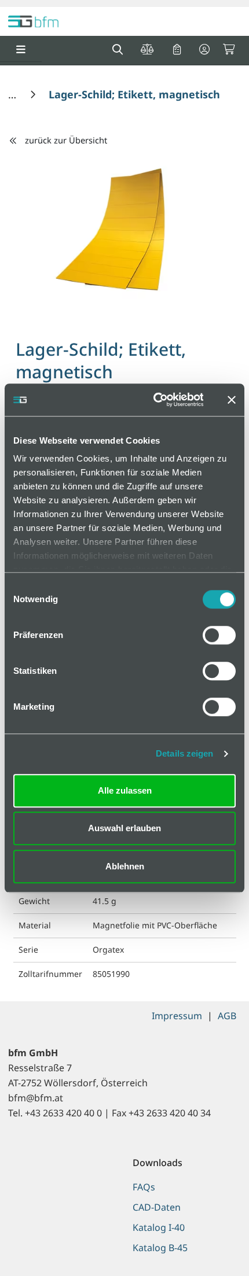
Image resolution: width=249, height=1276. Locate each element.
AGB (227, 1015)
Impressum (177, 1015)
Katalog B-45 (160, 1247)
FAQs (144, 1187)
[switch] (219, 635)
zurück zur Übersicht (66, 140)
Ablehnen (124, 866)
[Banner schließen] (232, 400)
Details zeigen (184, 753)
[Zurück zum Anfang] (211, 1247)
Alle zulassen (125, 790)
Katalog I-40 (159, 1227)
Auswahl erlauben (124, 828)
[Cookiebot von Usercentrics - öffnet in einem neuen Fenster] (154, 399)
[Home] (13, 94)
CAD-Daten (157, 1207)
